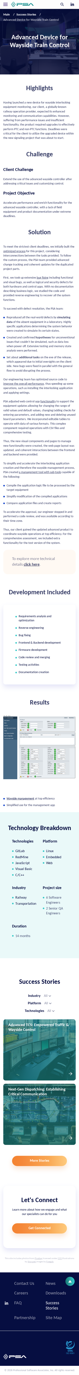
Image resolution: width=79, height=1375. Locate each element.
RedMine (21, 857)
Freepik (50, 1262)
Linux (50, 851)
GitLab (20, 851)
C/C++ (19, 875)
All (46, 996)
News (51, 1284)
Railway (21, 897)
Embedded (53, 857)
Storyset (32, 1262)
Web (49, 863)
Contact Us (24, 1284)
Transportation (25, 904)
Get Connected (40, 1228)
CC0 (60, 1258)
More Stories (39, 1161)
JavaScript (22, 863)
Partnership (25, 1318)
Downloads (56, 1293)
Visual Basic (23, 869)
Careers (21, 1293)
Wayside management (20, 798)
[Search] (62, 4)
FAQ (18, 1303)
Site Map (54, 1318)
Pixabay (38, 1258)
